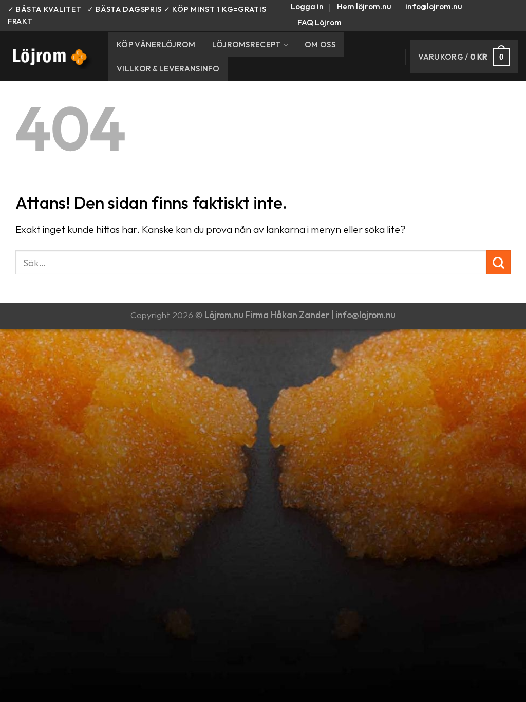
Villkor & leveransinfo (168, 68)
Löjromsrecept (246, 44)
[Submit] (498, 262)
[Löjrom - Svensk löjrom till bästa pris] (50, 56)
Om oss (320, 44)
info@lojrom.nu (433, 6)
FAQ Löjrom (319, 22)
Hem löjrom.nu (364, 6)
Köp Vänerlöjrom (156, 44)
